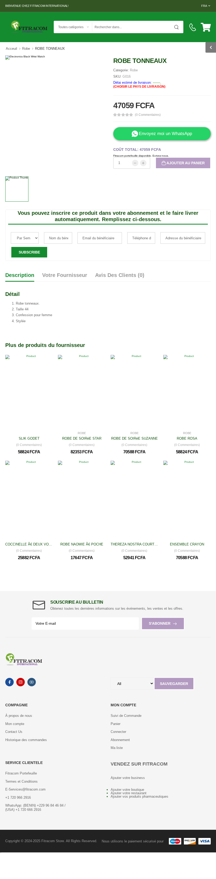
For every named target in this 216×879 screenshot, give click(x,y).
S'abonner (159, 623)
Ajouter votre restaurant (128, 793)
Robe (26, 49)
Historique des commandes (26, 740)
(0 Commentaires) (148, 114)
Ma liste (117, 748)
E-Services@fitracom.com (25, 789)
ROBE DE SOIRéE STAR (81, 438)
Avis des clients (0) (119, 275)
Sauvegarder (174, 684)
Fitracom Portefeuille (21, 773)
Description (19, 275)
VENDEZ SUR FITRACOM (139, 764)
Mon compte (14, 724)
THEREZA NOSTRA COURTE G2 (136, 544)
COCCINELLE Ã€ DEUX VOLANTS (32, 544)
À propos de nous (18, 716)
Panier (115, 724)
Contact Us (13, 732)
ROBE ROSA (187, 438)
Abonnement (120, 740)
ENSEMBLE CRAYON (187, 544)
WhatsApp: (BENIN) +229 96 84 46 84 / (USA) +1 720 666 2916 (35, 807)
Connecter (118, 732)
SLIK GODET (29, 438)
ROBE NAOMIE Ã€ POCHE (81, 544)
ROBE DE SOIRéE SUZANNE (134, 438)
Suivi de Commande (126, 716)
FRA (204, 5)
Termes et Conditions (21, 781)
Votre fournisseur (64, 275)
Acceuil (11, 49)
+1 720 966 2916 (18, 797)
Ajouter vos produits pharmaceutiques (139, 796)
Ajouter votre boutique (127, 790)
